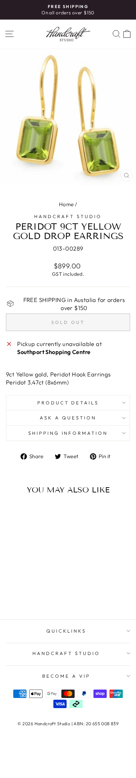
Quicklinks (66, 631)
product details (68, 402)
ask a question (68, 417)
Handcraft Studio (68, 216)
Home (66, 204)
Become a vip (66, 676)
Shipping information (68, 433)
